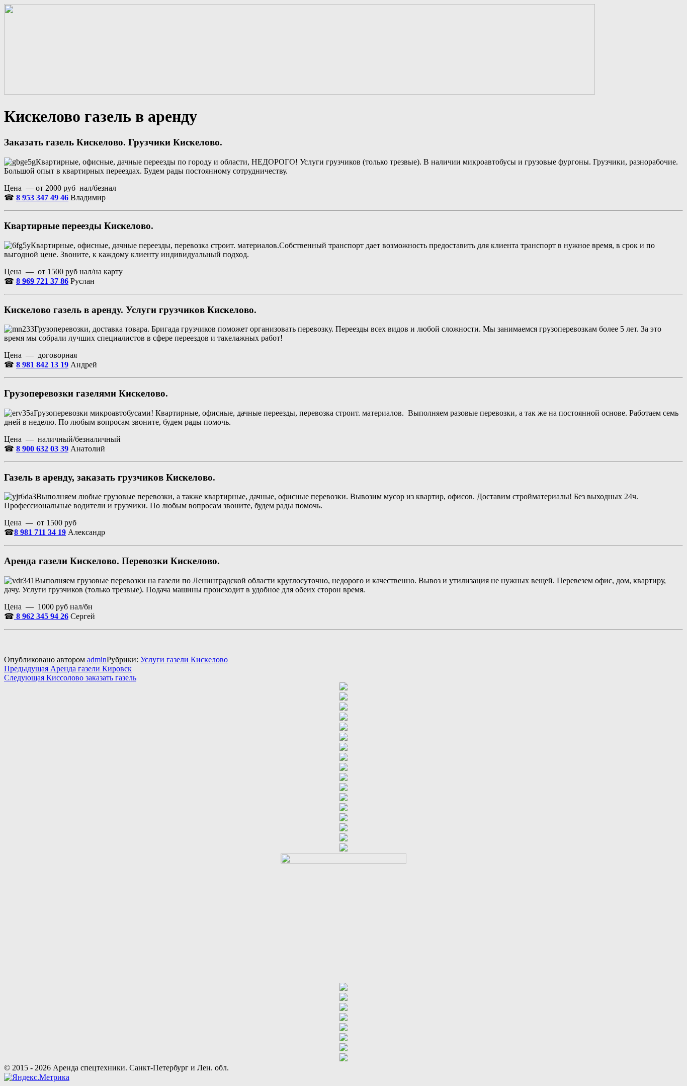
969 (27, 281)
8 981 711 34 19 (40, 532)
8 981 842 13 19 (42, 364)
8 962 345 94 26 (41, 616)
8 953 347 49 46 (42, 197)
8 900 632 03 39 (42, 448)
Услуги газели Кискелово (184, 659)
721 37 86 (51, 281)
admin (97, 659)
